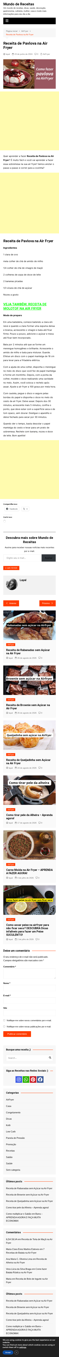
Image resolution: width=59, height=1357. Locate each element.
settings (22, 1347)
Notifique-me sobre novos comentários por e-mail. (29, 1020)
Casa (8, 1106)
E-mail (7, 995)
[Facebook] (40, 1079)
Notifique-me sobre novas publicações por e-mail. (29, 1026)
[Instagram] (19, 1079)
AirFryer (46, 54)
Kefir (8, 1125)
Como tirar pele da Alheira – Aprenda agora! (27, 1207)
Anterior (12, 603)
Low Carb (11, 1131)
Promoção (11, 1144)
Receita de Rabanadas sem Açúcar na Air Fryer (29, 1188)
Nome (6, 983)
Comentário (9, 966)
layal (8, 54)
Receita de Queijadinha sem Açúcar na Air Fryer (29, 1201)
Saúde (9, 1163)
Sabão (9, 1157)
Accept (8, 1352)
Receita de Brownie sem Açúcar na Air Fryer (27, 1195)
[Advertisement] (29, 120)
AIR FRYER (12, 568)
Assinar (48, 558)
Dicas (9, 1119)
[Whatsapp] (26, 1079)
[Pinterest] (33, 1079)
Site (5, 1008)
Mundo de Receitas (18, 4)
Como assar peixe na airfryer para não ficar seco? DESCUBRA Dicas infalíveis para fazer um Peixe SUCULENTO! (27, 929)
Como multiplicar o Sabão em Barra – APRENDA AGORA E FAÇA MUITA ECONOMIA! (24, 1217)
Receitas (10, 1151)
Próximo (46, 603)
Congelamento (13, 1112)
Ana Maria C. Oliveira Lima (19, 1259)
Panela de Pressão (15, 1138)
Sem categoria (13, 1170)
